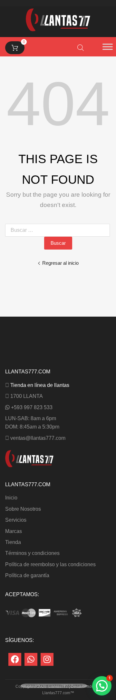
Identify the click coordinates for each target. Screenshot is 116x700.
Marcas (13, 531)
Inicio (11, 497)
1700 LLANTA (26, 396)
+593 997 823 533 (32, 407)
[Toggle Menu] (107, 47)
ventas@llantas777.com (37, 438)
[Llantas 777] (58, 29)
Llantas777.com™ (58, 693)
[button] (101, 685)
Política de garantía (27, 575)
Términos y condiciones (32, 553)
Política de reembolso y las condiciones (50, 564)
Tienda (13, 542)
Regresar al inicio (60, 263)
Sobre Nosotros (23, 509)
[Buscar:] (58, 230)
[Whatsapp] (30, 659)
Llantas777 (58, 686)
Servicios (15, 520)
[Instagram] (47, 659)
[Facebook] (14, 659)
